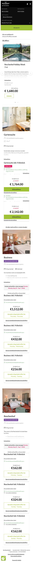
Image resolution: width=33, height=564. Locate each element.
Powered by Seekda (16, 560)
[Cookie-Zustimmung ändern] (3, 558)
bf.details (9, 96)
